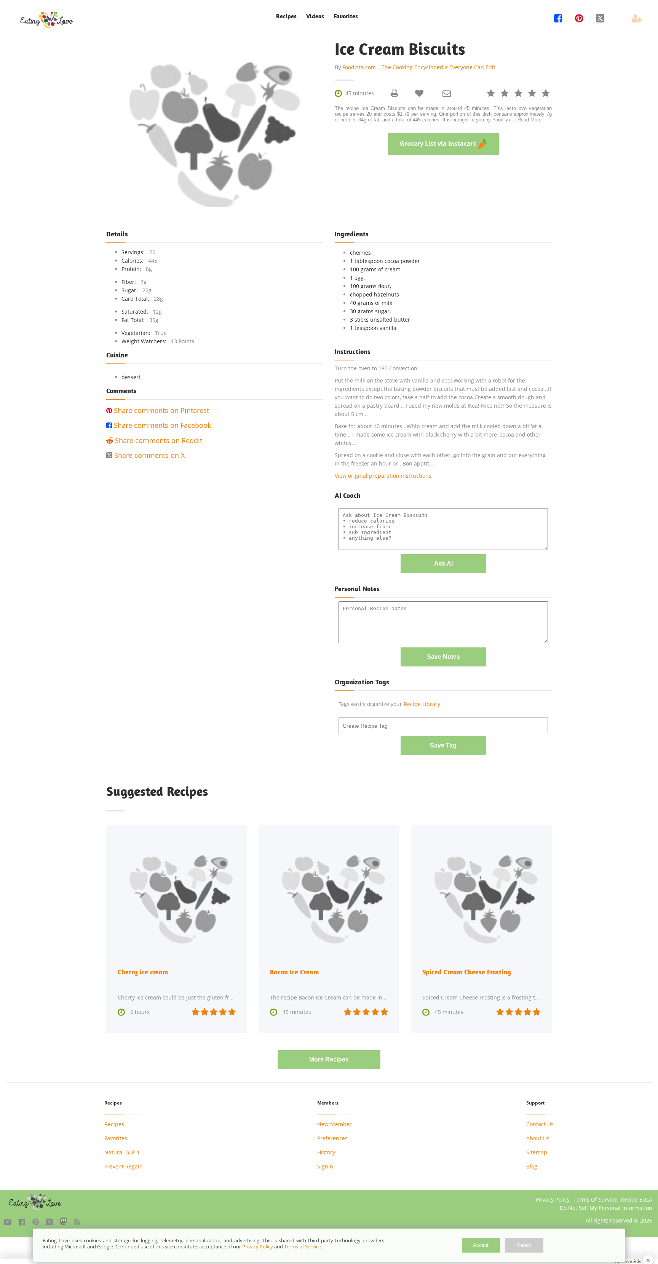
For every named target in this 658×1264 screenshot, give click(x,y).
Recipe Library (422, 704)
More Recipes (329, 1059)
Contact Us (540, 1124)
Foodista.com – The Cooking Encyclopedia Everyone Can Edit (418, 67)
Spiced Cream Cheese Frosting (466, 972)
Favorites (346, 16)
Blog (531, 1166)
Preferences (332, 1138)
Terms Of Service (595, 1199)
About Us (537, 1138)
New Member (334, 1124)
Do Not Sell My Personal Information (606, 1207)
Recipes (114, 1124)
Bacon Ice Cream (294, 972)
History (326, 1152)
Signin (325, 1166)
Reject (524, 1245)
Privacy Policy (553, 1199)
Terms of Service (302, 1246)
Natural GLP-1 (122, 1152)
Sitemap (536, 1152)
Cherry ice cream (143, 972)
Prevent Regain (123, 1166)
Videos (315, 16)
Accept (481, 1245)
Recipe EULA (636, 1199)
